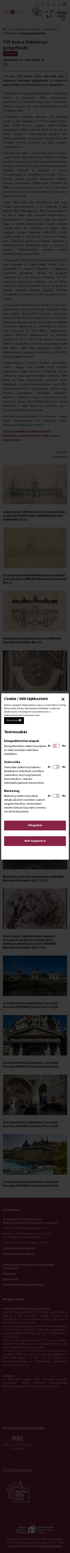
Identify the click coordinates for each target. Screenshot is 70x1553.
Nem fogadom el (35, 841)
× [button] (63, 699)
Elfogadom (35, 825)
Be (64, 745)
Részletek (13, 720)
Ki (49, 745)
